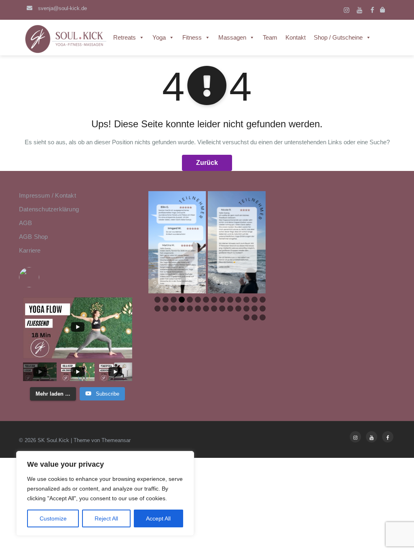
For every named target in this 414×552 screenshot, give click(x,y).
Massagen (232, 37)
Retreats (124, 37)
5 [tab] (190, 300)
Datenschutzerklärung (49, 209)
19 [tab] (191, 308)
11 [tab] (239, 300)
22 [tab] (215, 308)
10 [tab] (231, 300)
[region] (105, 493)
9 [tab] (222, 300)
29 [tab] (247, 317)
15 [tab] (159, 308)
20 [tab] (199, 308)
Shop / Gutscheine (338, 37)
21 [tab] (207, 308)
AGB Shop (33, 236)
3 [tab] (174, 300)
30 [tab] (256, 317)
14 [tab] (264, 300)
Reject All (106, 518)
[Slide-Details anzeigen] (177, 242)
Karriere (30, 250)
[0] (383, 10)
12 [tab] (247, 300)
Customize (53, 518)
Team (270, 37)
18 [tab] (183, 308)
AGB (25, 222)
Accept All (158, 518)
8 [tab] (214, 300)
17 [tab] (175, 308)
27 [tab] (256, 308)
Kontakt (295, 37)
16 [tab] (167, 308)
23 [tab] (223, 308)
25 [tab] (239, 308)
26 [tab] (247, 308)
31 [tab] (264, 317)
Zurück (207, 162)
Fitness (192, 37)
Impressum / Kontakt (47, 195)
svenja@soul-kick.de (61, 8)
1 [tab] (157, 300)
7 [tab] (206, 300)
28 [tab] (264, 308)
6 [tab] (198, 300)
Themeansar (116, 440)
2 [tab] (166, 300)
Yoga (159, 37)
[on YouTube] (77, 277)
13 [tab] (256, 300)
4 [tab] (182, 300)
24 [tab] (231, 308)
